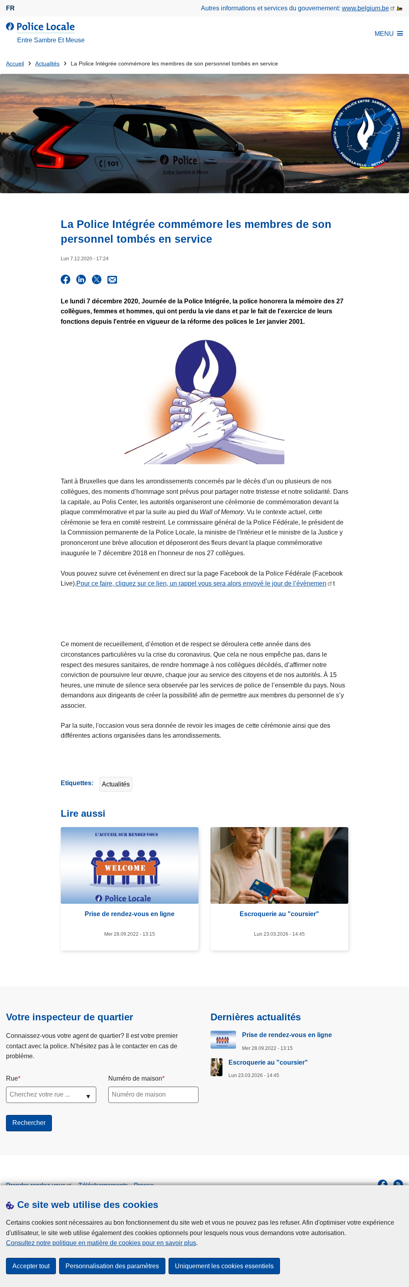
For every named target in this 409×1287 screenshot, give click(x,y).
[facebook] (382, 1184)
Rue (12, 1078)
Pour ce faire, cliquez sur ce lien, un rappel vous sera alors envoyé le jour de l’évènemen (201, 583)
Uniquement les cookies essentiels (224, 1266)
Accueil (15, 64)
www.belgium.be (365, 8)
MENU (384, 33)
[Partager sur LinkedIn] (81, 279)
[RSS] (398, 1184)
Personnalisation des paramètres (112, 1266)
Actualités (47, 64)
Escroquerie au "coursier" (268, 1062)
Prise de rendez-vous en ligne (287, 1035)
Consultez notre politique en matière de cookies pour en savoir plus (101, 1242)
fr (10, 8)
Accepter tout (31, 1266)
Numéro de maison (135, 1078)
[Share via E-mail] (112, 279)
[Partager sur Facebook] (65, 279)
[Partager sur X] (96, 279)
